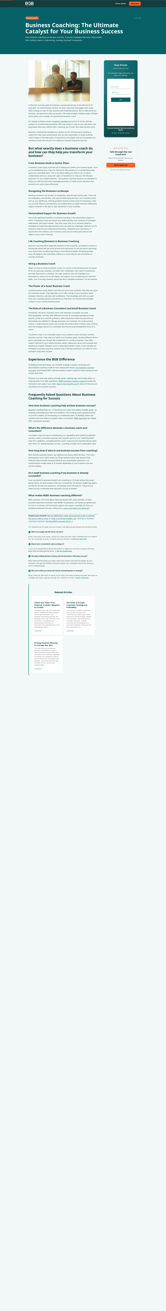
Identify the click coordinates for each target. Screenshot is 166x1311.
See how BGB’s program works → (59, 521)
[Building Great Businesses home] (29, 4)
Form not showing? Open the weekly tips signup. (120, 129)
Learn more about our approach (76, 508)
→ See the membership (63, 551)
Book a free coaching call (67, 384)
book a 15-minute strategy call (63, 519)
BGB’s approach (80, 418)
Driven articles (121, 3)
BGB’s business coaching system (72, 381)
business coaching (60, 121)
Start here (135, 4)
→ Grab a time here (81, 578)
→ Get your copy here (79, 539)
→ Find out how (39, 566)
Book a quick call (120, 165)
